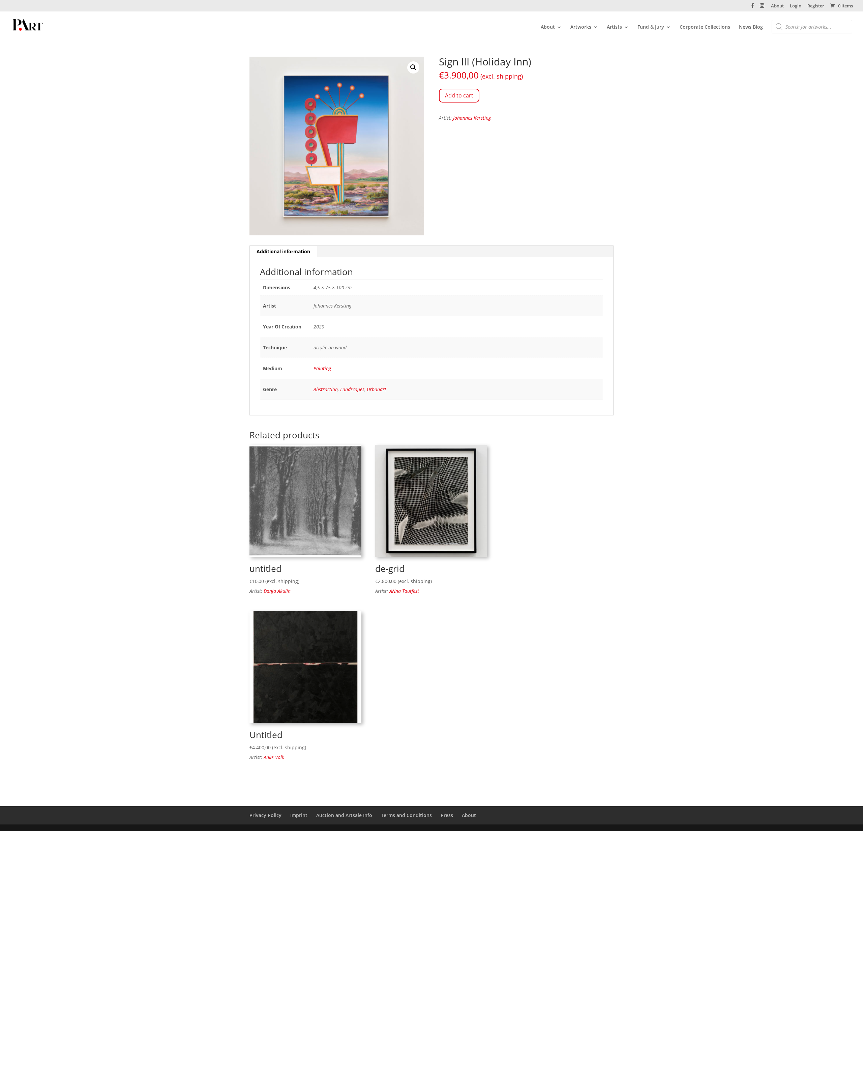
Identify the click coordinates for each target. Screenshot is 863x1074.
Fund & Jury (650, 27)
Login (795, 6)
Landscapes (352, 389)
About (777, 6)
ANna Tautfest (404, 591)
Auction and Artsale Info (344, 815)
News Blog (751, 27)
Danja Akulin (277, 591)
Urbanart (376, 389)
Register (815, 6)
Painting (322, 368)
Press (447, 815)
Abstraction (326, 389)
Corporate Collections (705, 27)
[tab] (283, 251)
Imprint (298, 815)
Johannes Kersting (472, 118)
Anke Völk (274, 757)
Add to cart (459, 95)
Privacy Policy (265, 815)
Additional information (283, 251)
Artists (614, 27)
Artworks (580, 27)
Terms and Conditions (406, 815)
